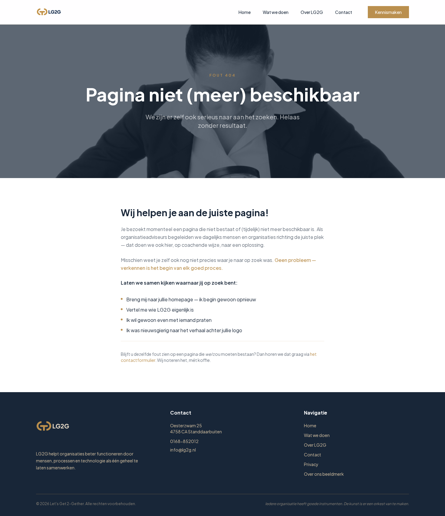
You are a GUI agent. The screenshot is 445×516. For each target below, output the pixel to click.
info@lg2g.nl (183, 449)
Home (245, 12)
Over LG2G (312, 12)
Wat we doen (275, 12)
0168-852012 (184, 441)
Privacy (311, 464)
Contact (343, 12)
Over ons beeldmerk (324, 474)
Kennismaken (388, 12)
